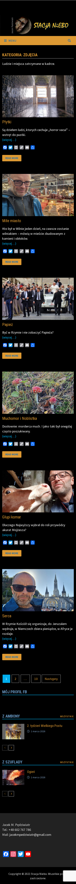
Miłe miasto (11, 220)
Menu (12, 40)
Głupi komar (11, 517)
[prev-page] (5, 747)
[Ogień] (13, 772)
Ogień (31, 772)
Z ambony (11, 716)
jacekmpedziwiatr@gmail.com (30, 834)
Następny (51, 679)
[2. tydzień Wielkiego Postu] (13, 726)
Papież (7, 324)
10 (36, 679)
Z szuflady (12, 762)
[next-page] (11, 747)
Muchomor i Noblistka (19, 418)
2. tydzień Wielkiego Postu (44, 726)
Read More (11, 157)
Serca (6, 616)
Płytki (6, 122)
